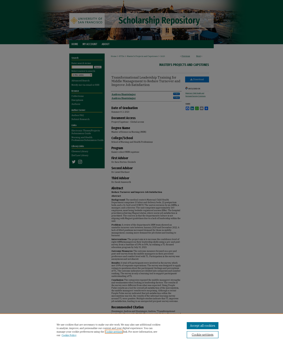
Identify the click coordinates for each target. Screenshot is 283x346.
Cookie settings (113, 331)
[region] (141, 330)
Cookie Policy (69, 335)
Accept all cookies (202, 326)
